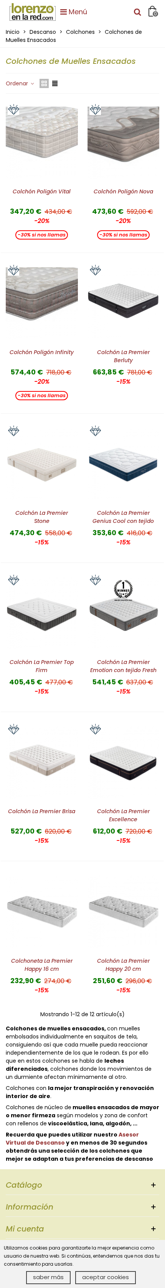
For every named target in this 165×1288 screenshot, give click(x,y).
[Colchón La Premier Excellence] (123, 762)
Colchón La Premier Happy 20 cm (123, 965)
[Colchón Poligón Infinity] (42, 303)
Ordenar (18, 83)
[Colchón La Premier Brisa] (42, 762)
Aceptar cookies (105, 1277)
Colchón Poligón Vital (42, 191)
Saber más (48, 1277)
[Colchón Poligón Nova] (123, 143)
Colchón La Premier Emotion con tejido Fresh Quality (123, 670)
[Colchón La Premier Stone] (42, 464)
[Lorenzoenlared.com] (32, 11)
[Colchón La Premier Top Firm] (42, 613)
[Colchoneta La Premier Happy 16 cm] (42, 911)
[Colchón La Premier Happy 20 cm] (123, 911)
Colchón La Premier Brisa (41, 811)
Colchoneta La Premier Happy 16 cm (42, 965)
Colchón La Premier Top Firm (42, 666)
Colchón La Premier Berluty (123, 356)
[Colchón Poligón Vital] (42, 143)
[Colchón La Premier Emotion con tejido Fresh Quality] (123, 613)
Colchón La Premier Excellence (123, 815)
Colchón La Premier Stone (41, 517)
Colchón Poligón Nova (123, 191)
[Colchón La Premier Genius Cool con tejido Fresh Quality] (123, 464)
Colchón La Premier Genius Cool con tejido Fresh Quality (123, 521)
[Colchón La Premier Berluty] (123, 303)
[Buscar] (137, 11)
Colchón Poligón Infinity (42, 352)
